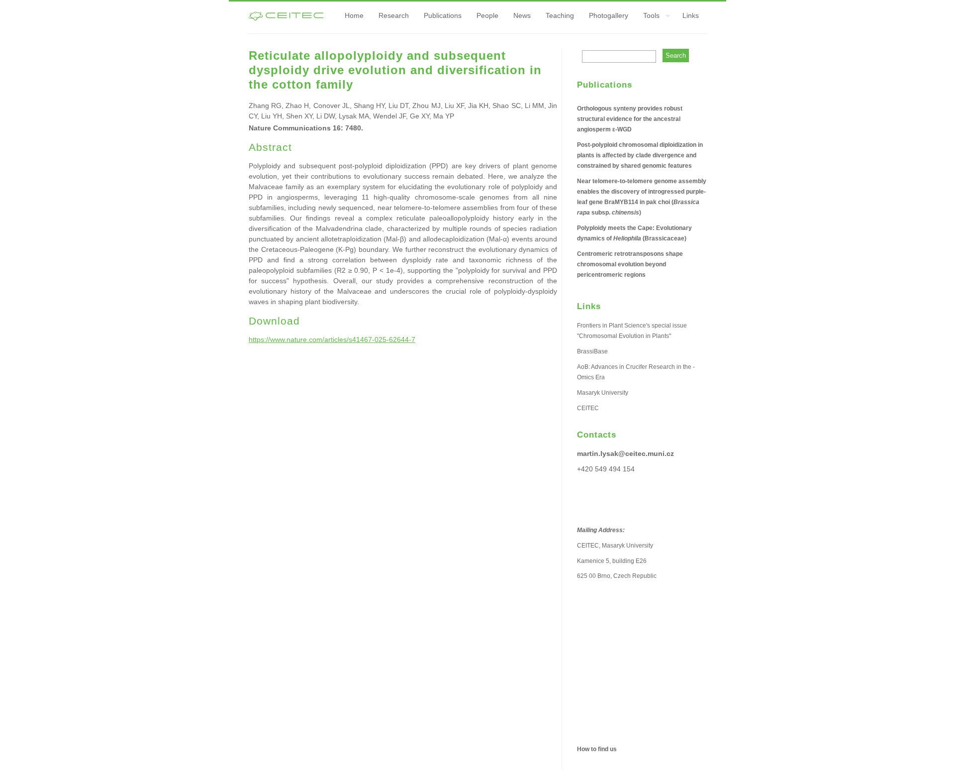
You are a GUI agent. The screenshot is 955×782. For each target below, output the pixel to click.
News (522, 15)
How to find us (597, 749)
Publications (443, 15)
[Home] (286, 18)
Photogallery (608, 15)
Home (354, 15)
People (487, 15)
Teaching (560, 15)
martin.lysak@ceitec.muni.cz (625, 453)
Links (690, 15)
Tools (648, 16)
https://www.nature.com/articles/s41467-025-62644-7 (332, 339)
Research (394, 15)
